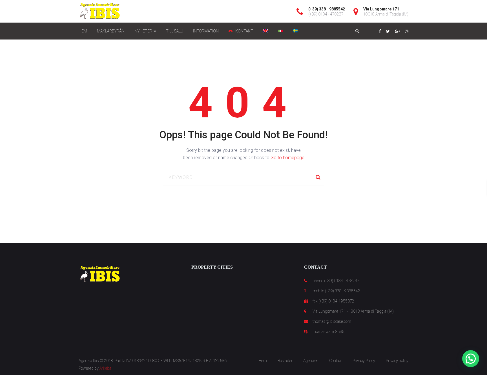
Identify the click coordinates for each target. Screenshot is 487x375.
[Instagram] (406, 31)
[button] (470, 358)
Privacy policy (397, 360)
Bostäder (285, 360)
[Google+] (397, 31)
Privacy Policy (364, 360)
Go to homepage (287, 157)
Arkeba (105, 368)
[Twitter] (388, 31)
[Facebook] (380, 31)
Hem (262, 360)
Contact (335, 360)
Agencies (310, 360)
